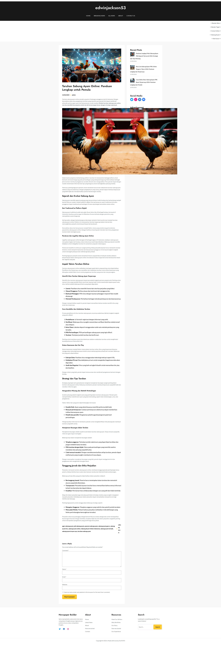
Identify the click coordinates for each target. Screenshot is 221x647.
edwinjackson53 (110, 8)
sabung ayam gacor (104, 526)
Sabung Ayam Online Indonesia (90, 528)
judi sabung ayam (79, 526)
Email (64, 577)
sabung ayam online (74, 528)
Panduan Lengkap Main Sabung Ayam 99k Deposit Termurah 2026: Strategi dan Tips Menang (144, 56)
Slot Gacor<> (217, 38)
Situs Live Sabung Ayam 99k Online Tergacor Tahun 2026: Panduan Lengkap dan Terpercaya (143, 69)
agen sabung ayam (67, 526)
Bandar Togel (215, 27)
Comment (65, 550)
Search (157, 627)
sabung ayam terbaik (106, 528)
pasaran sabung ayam (91, 526)
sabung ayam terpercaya (69, 531)
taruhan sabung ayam (84, 531)
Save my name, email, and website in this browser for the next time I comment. (87, 592)
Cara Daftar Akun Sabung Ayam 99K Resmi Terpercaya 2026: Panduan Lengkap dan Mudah (143, 82)
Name (64, 569)
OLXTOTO (122, 640)
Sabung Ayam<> (216, 35)
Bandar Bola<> (216, 23)
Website (64, 584)
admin (74, 95)
